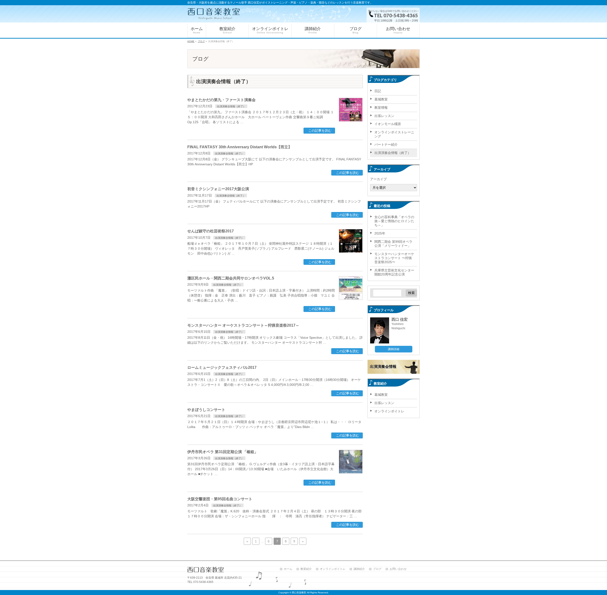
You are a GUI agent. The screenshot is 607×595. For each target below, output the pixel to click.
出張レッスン (384, 116)
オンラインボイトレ (389, 411)
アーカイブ (378, 179)
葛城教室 (381, 99)
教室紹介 (306, 569)
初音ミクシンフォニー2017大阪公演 (218, 189)
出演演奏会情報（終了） (231, 106)
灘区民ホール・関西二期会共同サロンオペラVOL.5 (230, 278)
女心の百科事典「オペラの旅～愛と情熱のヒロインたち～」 (394, 221)
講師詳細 (393, 349)
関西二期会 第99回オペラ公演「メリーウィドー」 (393, 244)
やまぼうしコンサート (206, 410)
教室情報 (381, 107)
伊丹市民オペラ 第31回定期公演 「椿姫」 (222, 452)
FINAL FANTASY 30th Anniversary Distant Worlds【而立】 (239, 147)
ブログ (377, 569)
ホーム (288, 569)
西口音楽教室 (299, 592)
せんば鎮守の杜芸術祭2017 (210, 231)
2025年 (379, 233)
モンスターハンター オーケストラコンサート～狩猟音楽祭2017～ (243, 325)
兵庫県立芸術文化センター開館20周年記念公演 (394, 272)
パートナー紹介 (386, 144)
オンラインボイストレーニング (394, 134)
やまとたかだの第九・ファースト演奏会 (221, 100)
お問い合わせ (398, 569)
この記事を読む (319, 130)
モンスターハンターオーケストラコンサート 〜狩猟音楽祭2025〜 (394, 258)
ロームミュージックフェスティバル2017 (222, 367)
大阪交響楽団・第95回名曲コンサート (219, 499)
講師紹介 (359, 569)
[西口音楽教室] (213, 13)
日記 (377, 91)
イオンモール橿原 (387, 124)
